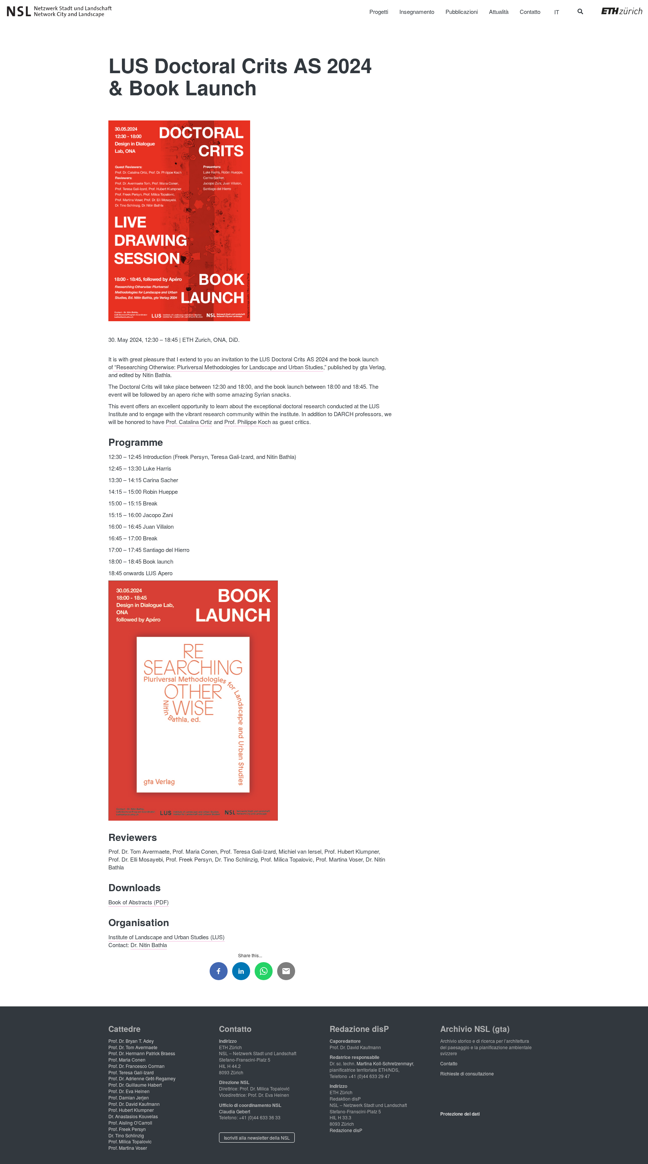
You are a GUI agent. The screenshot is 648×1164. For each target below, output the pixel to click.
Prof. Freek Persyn (127, 1129)
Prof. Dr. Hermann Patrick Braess (141, 1053)
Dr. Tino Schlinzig (126, 1135)
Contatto (449, 1063)
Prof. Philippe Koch (247, 422)
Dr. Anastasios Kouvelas (133, 1116)
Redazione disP (346, 1130)
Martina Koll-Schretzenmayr (385, 1063)
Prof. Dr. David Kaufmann (134, 1104)
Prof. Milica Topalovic (130, 1141)
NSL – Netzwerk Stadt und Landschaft (62, 11)
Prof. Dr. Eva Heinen (129, 1091)
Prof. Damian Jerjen (128, 1097)
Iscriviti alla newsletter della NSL (257, 1137)
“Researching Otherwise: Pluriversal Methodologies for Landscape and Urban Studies (218, 367)
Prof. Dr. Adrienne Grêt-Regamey (142, 1078)
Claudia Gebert (234, 1111)
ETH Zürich (616, 11)
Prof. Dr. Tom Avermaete (133, 1047)
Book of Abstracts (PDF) (138, 902)
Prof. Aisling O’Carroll (130, 1122)
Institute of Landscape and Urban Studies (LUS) (166, 937)
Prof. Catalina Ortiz (189, 422)
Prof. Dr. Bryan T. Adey (131, 1041)
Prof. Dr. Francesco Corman (136, 1066)
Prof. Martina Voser (127, 1147)
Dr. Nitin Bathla (148, 945)
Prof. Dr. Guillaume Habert (135, 1084)
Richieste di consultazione (467, 1073)
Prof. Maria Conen (127, 1059)
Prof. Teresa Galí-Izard (131, 1072)
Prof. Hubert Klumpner (131, 1110)
